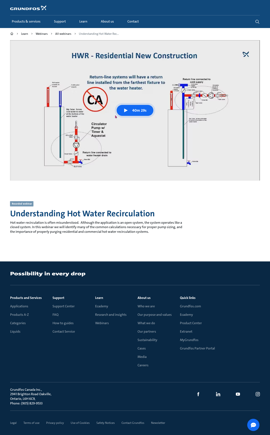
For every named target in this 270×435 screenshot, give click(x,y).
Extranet (186, 331)
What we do (146, 323)
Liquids (15, 331)
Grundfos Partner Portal (197, 348)
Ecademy (101, 306)
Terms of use (31, 423)
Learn (99, 298)
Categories (18, 323)
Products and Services (26, 298)
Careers (143, 365)
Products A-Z (19, 314)
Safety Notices (105, 423)
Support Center (64, 306)
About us (144, 298)
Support (58, 298)
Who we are (146, 306)
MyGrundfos (189, 340)
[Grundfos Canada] (12, 34)
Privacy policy (55, 423)
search (257, 21)
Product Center (191, 323)
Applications (19, 306)
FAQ (55, 314)
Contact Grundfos (133, 423)
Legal (13, 423)
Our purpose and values (155, 314)
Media (142, 357)
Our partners (147, 331)
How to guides (63, 323)
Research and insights (111, 314)
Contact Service (64, 331)
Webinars (102, 323)
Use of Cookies (80, 423)
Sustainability (147, 340)
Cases (142, 348)
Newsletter (158, 423)
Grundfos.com (190, 306)
